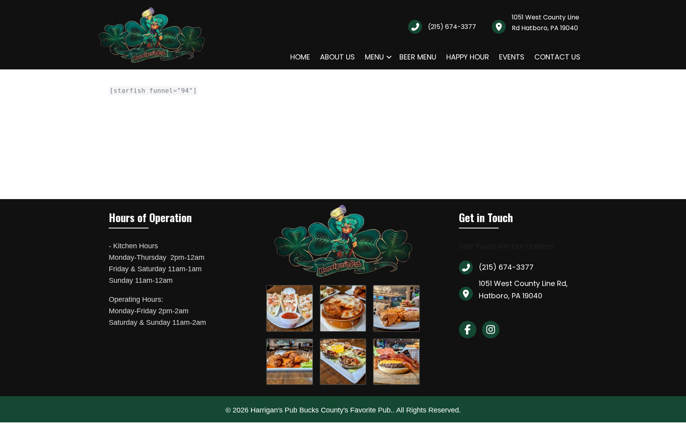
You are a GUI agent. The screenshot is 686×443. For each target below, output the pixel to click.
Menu (374, 57)
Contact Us (557, 57)
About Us (337, 57)
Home (300, 57)
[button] (389, 57)
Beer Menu (417, 57)
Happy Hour (467, 57)
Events (511, 57)
